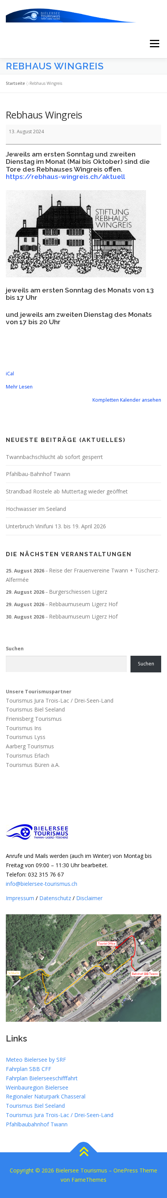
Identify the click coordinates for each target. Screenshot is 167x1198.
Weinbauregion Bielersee (37, 1087)
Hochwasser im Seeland (36, 508)
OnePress (125, 1170)
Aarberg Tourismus (30, 746)
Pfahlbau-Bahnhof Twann (38, 474)
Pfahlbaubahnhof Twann (37, 1124)
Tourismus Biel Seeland (35, 709)
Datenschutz (55, 898)
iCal (10, 373)
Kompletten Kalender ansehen (126, 400)
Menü (154, 43)
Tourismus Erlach (27, 755)
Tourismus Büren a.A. (33, 764)
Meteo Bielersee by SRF (36, 1059)
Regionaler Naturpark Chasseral (45, 1096)
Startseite (15, 83)
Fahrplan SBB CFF (28, 1069)
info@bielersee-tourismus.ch (41, 883)
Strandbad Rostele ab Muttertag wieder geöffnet (67, 491)
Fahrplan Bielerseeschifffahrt (42, 1078)
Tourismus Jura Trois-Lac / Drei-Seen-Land (59, 700)
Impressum (20, 898)
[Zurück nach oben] (83, 1152)
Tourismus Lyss (25, 737)
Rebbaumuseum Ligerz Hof (83, 604)
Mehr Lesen (19, 386)
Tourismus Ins (24, 728)
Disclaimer (89, 898)
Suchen (15, 648)
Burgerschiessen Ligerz (78, 591)
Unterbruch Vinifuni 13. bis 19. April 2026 (56, 526)
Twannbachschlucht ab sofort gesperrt (54, 457)
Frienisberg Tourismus (34, 718)
